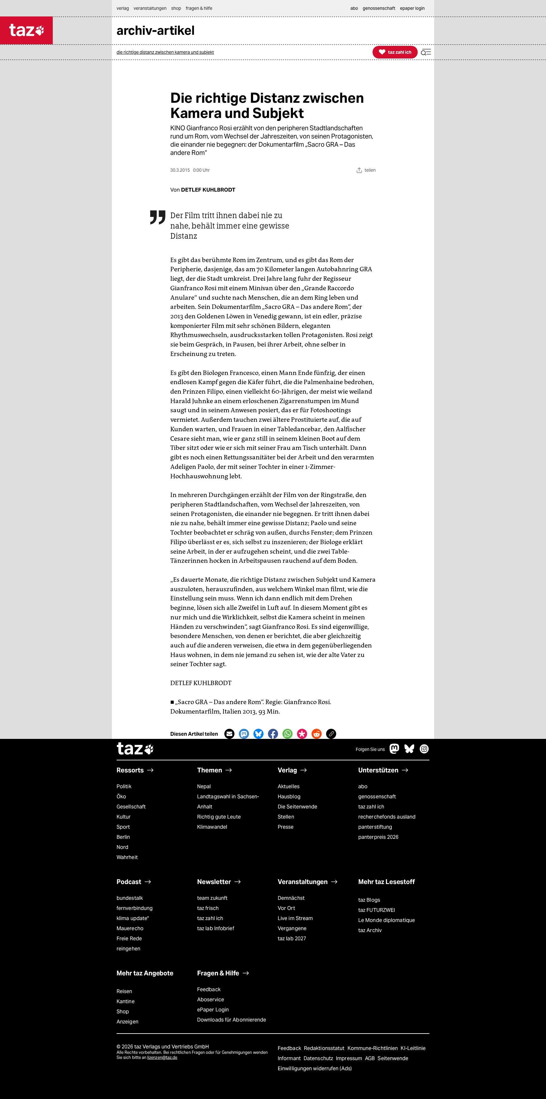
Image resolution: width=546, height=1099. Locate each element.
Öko (121, 796)
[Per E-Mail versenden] (229, 734)
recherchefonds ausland (387, 817)
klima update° (133, 918)
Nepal (204, 786)
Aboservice (210, 999)
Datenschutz (319, 1058)
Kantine (126, 1001)
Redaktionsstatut (325, 1048)
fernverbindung (135, 908)
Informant (290, 1058)
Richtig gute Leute (219, 817)
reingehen (128, 948)
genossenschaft (377, 796)
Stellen (286, 817)
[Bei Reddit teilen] (317, 734)
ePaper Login (213, 1009)
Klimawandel (212, 827)
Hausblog (289, 796)
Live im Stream (295, 918)
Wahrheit (127, 857)
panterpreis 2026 (378, 837)
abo (362, 786)
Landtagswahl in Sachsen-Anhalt (228, 801)
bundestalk (130, 898)
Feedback (209, 989)
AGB (370, 1058)
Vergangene (292, 928)
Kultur (124, 817)
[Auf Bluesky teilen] (258, 734)
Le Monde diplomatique (386, 920)
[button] (426, 52)
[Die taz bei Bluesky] (409, 752)
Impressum (349, 1058)
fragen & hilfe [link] (199, 8)
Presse (286, 827)
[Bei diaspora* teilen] (302, 734)
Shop (123, 1011)
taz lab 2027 (292, 938)
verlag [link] (123, 8)
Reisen (124, 991)
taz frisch (208, 908)
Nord (122, 847)
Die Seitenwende (297, 806)
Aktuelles (289, 786)
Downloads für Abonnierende (231, 1019)
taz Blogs (369, 900)
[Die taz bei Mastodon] (395, 752)
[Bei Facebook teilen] (273, 734)
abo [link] (354, 8)
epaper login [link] (412, 8)
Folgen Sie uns (370, 749)
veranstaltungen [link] (150, 8)
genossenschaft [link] (379, 8)
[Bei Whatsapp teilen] (287, 734)
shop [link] (176, 8)
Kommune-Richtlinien (373, 1048)
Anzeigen (127, 1021)
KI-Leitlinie (413, 1048)
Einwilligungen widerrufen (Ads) (315, 1068)
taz (136, 749)
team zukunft (212, 898)
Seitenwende (393, 1058)
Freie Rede (129, 938)
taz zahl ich (371, 806)
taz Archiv (370, 930)
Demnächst (291, 898)
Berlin (123, 837)
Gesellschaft (131, 806)
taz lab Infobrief (215, 928)
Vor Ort (286, 908)
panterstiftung (375, 827)
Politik (124, 786)
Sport (123, 827)
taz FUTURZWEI (376, 910)
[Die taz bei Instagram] (424, 752)
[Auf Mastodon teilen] (244, 734)
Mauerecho (130, 928)
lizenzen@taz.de (162, 1057)
